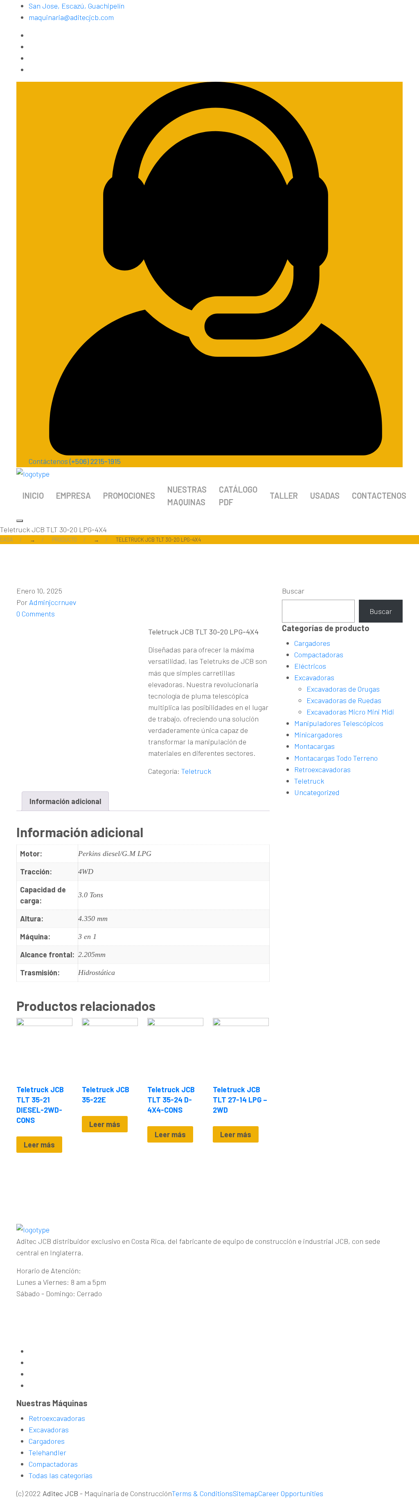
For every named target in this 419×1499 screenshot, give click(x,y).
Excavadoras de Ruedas (343, 700)
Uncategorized (317, 792)
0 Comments (35, 613)
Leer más (39, 1144)
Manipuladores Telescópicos (338, 723)
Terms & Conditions (202, 1493)
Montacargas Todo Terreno (336, 757)
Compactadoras (318, 654)
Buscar (293, 590)
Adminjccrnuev (52, 602)
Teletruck (196, 770)
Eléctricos (310, 665)
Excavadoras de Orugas (343, 688)
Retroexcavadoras (322, 769)
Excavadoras (314, 677)
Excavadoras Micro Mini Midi (350, 711)
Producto (64, 539)
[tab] (65, 801)
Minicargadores (318, 734)
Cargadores (312, 643)
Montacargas (314, 746)
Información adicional (65, 801)
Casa (6, 539)
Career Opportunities (290, 1493)
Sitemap (245, 1493)
